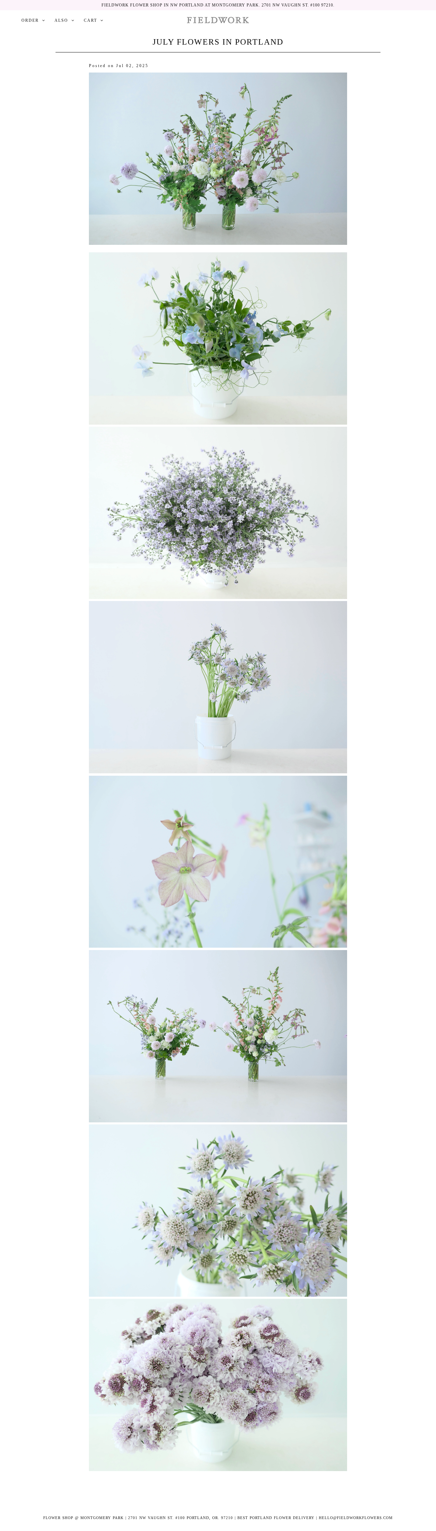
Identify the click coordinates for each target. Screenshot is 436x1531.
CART (90, 20)
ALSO (61, 20)
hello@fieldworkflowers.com (356, 1518)
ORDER (30, 20)
